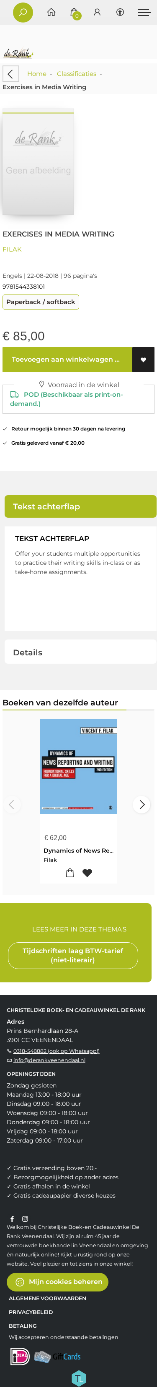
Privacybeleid (31, 1312)
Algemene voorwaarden (47, 1298)
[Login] (97, 12)
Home (36, 74)
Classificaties (76, 74)
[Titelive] (78, 1377)
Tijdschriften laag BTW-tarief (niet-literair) (73, 955)
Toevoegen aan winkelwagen (61, 359)
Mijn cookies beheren (65, 1281)
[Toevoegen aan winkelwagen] (70, 873)
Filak (12, 249)
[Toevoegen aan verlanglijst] (143, 359)
